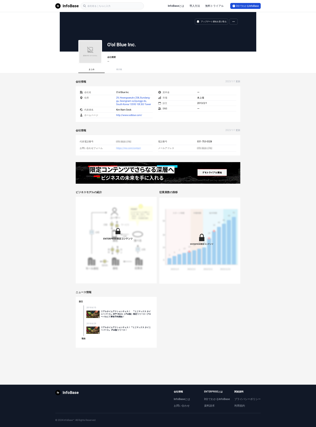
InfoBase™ (69, 420)
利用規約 (239, 405)
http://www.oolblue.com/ (129, 115)
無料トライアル (214, 5)
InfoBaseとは (176, 5)
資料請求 (209, 405)
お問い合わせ (182, 405)
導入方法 (194, 5)
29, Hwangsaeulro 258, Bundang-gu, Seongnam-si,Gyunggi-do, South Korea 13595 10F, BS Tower (133, 101)
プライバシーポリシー (247, 399)
